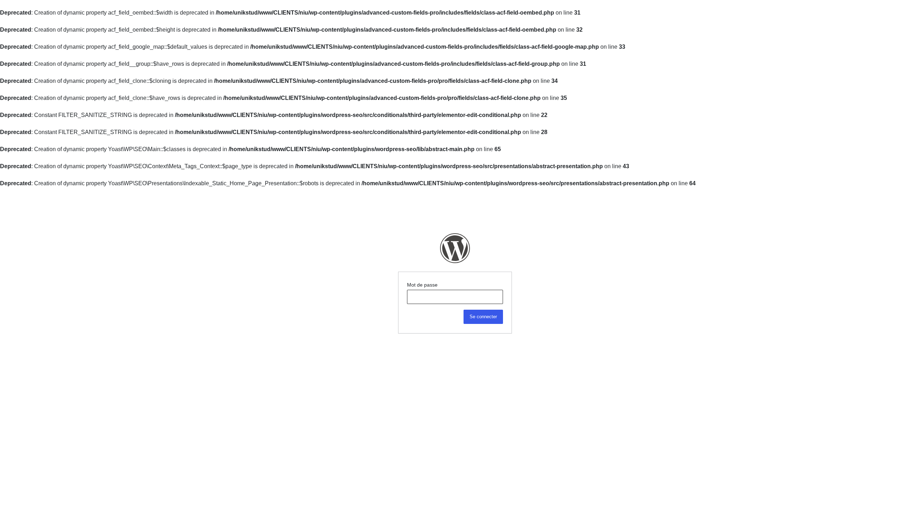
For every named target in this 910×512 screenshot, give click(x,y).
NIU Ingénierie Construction (455, 248)
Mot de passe (422, 285)
